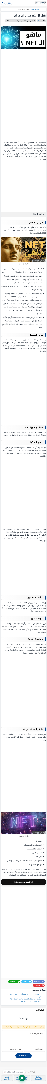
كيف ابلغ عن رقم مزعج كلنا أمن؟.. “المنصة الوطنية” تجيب (24, 995)
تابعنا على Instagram (23, 882)
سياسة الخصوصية (38, 1078)
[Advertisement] (32, 95)
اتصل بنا (26, 1078)
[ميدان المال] (40, 2)
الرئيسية (43, 10)
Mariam (40, 21)
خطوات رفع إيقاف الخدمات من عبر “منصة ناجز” (25, 999)
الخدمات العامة (34, 10)
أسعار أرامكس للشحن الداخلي (31, 1001)
